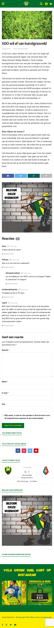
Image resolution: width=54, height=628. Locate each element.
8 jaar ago (13, 246)
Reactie (6, 350)
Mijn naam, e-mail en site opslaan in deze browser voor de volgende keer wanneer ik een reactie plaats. (27, 416)
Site (3, 404)
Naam (5, 381)
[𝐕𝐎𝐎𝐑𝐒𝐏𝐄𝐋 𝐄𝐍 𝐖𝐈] (40, 593)
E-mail (5, 393)
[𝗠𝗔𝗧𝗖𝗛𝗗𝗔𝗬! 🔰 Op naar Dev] (14, 593)
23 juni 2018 (6, 49)
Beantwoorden (9, 254)
